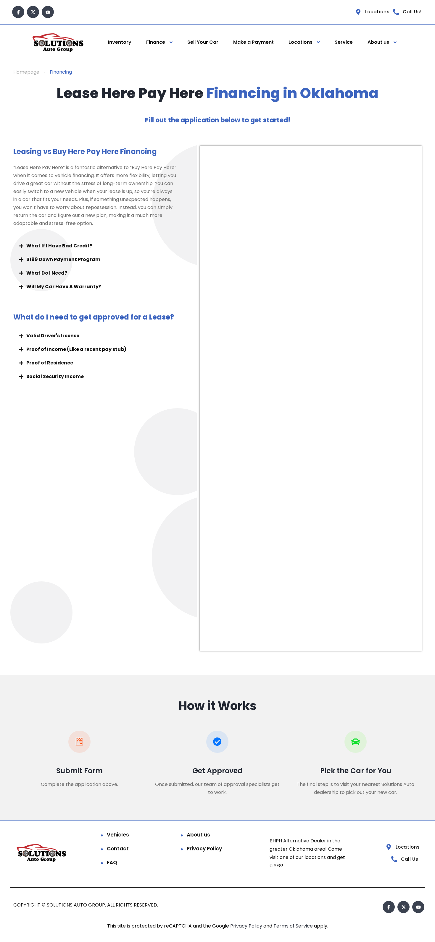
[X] (33, 12)
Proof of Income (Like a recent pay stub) (76, 349)
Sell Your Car (202, 42)
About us (378, 42)
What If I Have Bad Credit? (59, 245)
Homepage (26, 72)
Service (344, 42)
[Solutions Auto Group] (58, 42)
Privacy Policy (204, 848)
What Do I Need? (46, 273)
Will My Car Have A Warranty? (63, 286)
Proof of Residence (49, 362)
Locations (300, 42)
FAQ (112, 862)
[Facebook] (18, 12)
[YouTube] (48, 12)
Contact (118, 848)
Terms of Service (293, 925)
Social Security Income (55, 376)
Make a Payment (253, 42)
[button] (103, 246)
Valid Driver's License (52, 335)
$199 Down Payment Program (63, 259)
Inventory (119, 42)
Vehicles (118, 834)
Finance (155, 42)
